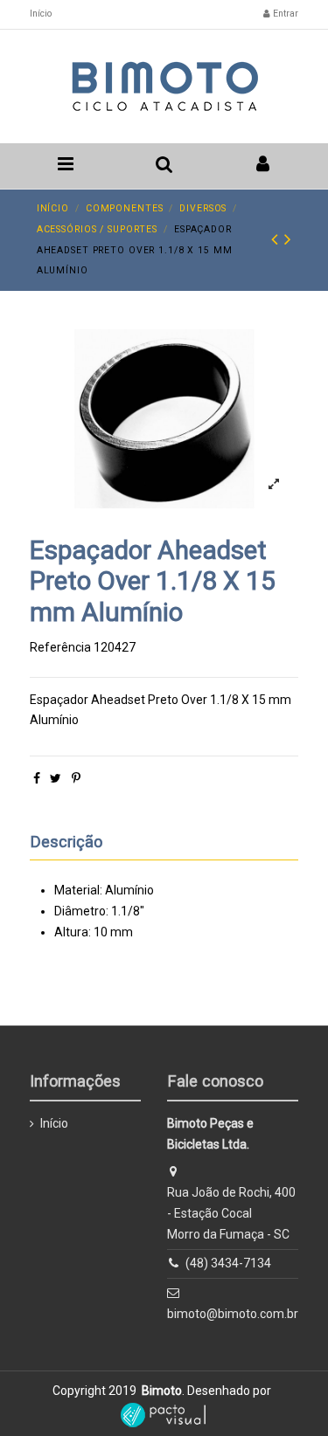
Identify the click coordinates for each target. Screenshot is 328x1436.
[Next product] (288, 239)
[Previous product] (277, 239)
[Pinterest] (76, 778)
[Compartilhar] (36, 778)
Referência (60, 647)
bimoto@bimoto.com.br (232, 1314)
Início (41, 13)
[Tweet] (55, 778)
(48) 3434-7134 (228, 1263)
